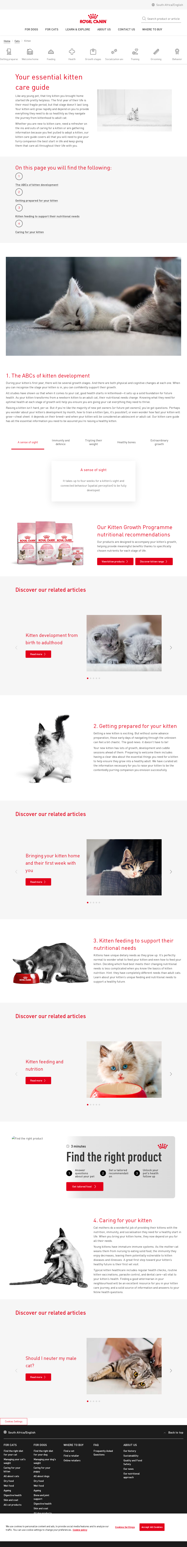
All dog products (43, 1513)
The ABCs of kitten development (36, 184)
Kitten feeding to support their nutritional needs (47, 216)
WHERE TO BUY (73, 1444)
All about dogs (41, 1476)
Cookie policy (80, 1529)
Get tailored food (81, 1186)
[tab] (27, 440)
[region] (93, 1527)
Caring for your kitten (29, 232)
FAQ (96, 1444)
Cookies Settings (13, 1421)
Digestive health (13, 1495)
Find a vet (69, 1450)
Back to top (175, 1432)
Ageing (7, 1490)
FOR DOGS (40, 1444)
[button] (169, 648)
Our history (129, 1450)
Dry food (9, 1480)
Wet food (9, 1485)
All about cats (11, 1476)
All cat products (13, 1504)
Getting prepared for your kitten (36, 200)
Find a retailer (71, 1455)
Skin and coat (11, 1499)
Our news (128, 1468)
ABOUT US (130, 1444)
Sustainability (130, 1455)
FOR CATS (10, 1444)
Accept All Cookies (152, 1527)
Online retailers (72, 1460)
